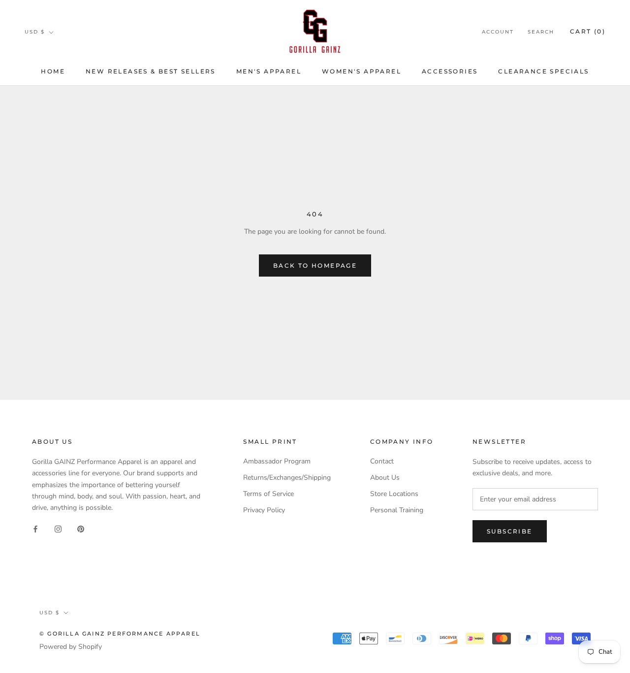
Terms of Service (268, 493)
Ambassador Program (277, 461)
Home (53, 71)
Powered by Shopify (70, 646)
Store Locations (394, 493)
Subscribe (510, 531)
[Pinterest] (80, 528)
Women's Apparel (361, 71)
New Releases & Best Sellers (151, 71)
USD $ (35, 32)
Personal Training (396, 510)
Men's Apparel (268, 71)
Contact (382, 461)
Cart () (587, 31)
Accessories (449, 71)
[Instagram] (58, 528)
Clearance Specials (543, 71)
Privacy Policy (264, 510)
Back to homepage (315, 265)
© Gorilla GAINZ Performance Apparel (119, 633)
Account (498, 32)
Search (541, 32)
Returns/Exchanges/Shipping (287, 477)
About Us (385, 477)
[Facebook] (35, 528)
